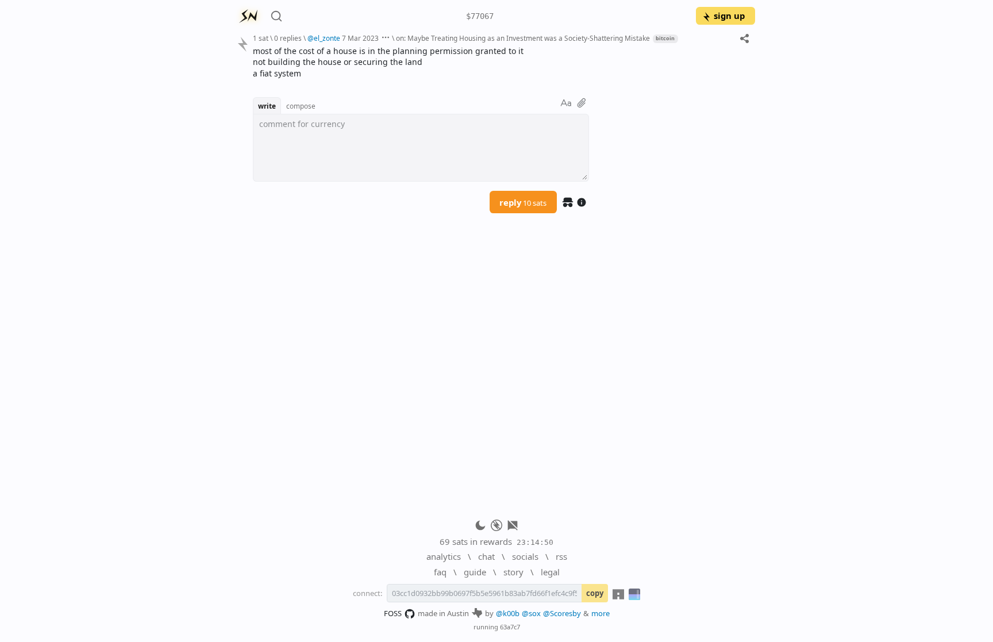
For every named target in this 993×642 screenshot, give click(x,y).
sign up (729, 15)
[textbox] (499, 62)
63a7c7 (510, 626)
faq (440, 572)
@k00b (507, 613)
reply (522, 202)
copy (594, 593)
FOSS (393, 613)
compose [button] (300, 105)
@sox (531, 613)
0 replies (288, 38)
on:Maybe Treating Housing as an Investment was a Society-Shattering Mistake (523, 38)
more (600, 613)
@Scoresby (562, 613)
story (513, 572)
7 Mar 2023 (360, 38)
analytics (443, 556)
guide (475, 572)
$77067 (480, 16)
